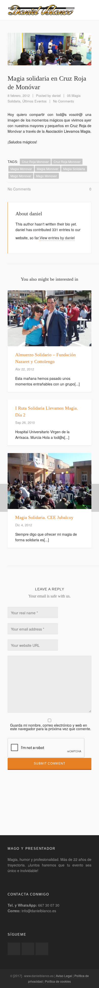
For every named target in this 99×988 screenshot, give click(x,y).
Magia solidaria (74, 169)
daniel (56, 95)
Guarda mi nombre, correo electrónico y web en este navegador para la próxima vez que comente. (50, 726)
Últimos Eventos (34, 101)
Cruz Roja (78, 125)
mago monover (46, 176)
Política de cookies (58, 981)
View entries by (57, 237)
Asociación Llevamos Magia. (68, 131)
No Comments (63, 101)
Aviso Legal (64, 976)
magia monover (47, 169)
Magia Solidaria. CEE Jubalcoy (44, 517)
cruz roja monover (67, 161)
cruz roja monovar (35, 161)
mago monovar (20, 176)
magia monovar (21, 169)
